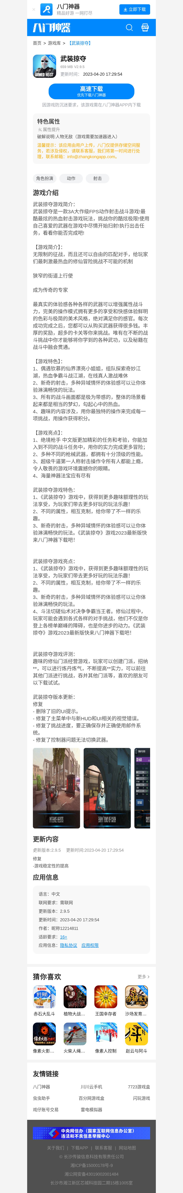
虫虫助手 (41, 1098)
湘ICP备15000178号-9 (91, 1165)
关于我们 (55, 1148)
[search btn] (129, 27)
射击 (97, 178)
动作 (71, 178)
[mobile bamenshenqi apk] (145, 27)
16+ (63, 937)
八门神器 (41, 1086)
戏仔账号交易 (46, 1109)
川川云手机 (91, 1086)
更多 (142, 976)
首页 (37, 43)
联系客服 (103, 1148)
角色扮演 (44, 178)
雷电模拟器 (91, 1109)
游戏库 (54, 43)
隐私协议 (68, 945)
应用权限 (90, 945)
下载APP (79, 1148)
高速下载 (91, 91)
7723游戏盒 (139, 1086)
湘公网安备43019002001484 (91, 1174)
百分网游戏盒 (91, 1098)
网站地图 (127, 1148)
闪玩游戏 (141, 1098)
